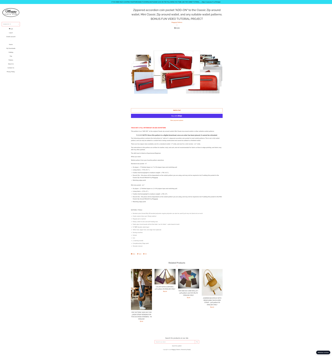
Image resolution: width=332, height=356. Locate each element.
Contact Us (11, 68)
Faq (11, 56)
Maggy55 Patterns (176, 22)
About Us (11, 64)
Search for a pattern (177, 345)
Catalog (11, 52)
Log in (11, 33)
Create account (10, 36)
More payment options (176, 120)
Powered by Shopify (186, 349)
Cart (11, 29)
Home (11, 44)
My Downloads (10, 48)
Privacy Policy (11, 71)
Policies (11, 60)
